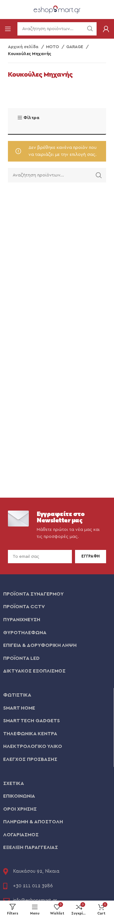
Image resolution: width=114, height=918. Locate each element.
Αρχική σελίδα (24, 47)
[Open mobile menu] (8, 28)
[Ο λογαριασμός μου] (106, 28)
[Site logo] (57, 9)
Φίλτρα (31, 118)
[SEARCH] (99, 175)
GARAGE (75, 47)
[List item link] (57, 594)
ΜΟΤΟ (53, 47)
